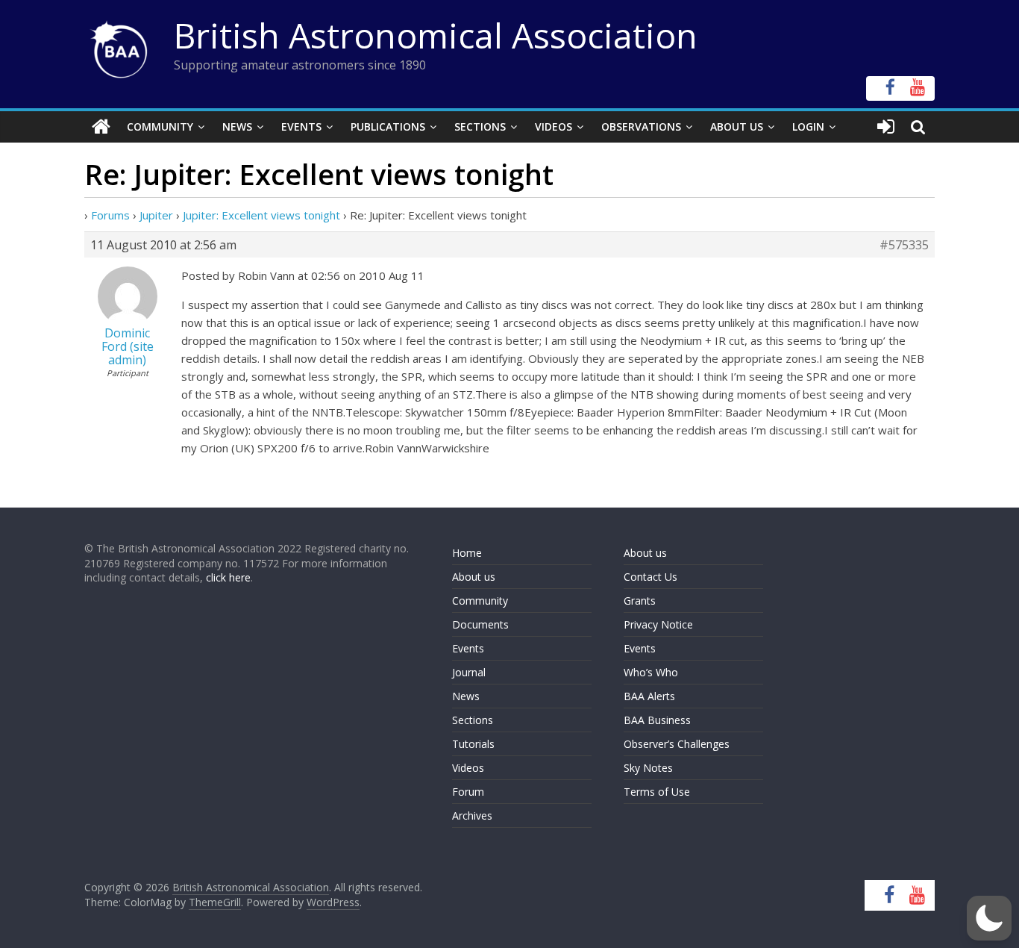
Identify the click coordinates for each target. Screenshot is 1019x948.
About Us (736, 126)
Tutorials (473, 744)
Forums (110, 215)
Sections (480, 126)
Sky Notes (648, 768)
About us (473, 577)
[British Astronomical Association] (101, 127)
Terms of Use (657, 792)
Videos (553, 126)
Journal (469, 672)
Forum (468, 792)
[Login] (886, 127)
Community (160, 126)
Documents (480, 624)
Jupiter (156, 215)
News (237, 126)
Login (808, 126)
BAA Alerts (649, 696)
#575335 (904, 245)
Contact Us (650, 577)
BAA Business (657, 720)
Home (467, 553)
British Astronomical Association (435, 35)
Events (301, 126)
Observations (641, 126)
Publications (388, 126)
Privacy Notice (658, 624)
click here (228, 577)
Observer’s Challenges (677, 744)
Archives (472, 815)
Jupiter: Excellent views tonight (261, 215)
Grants (640, 600)
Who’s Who (651, 672)
